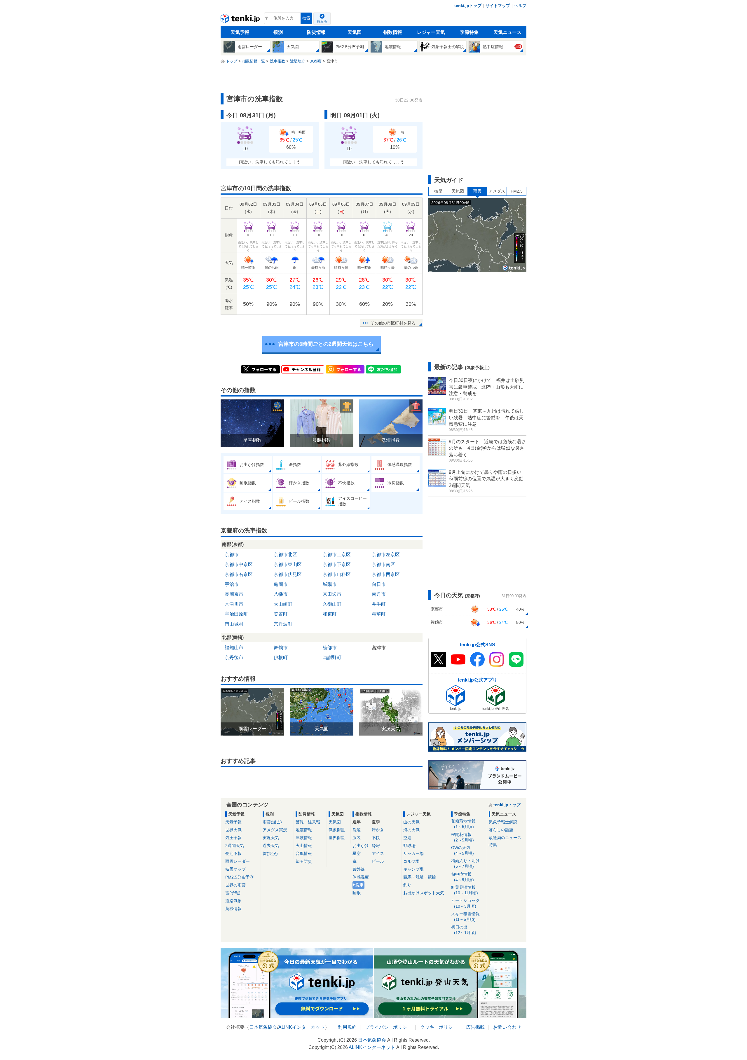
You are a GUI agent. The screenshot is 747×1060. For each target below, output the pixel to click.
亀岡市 (281, 584)
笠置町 (281, 614)
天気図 (355, 32)
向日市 (379, 584)
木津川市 (234, 604)
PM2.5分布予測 (239, 877)
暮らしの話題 (501, 829)
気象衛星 (337, 829)
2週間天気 (234, 845)
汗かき (378, 829)
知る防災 (304, 861)
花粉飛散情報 (463, 824)
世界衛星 (337, 837)
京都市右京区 (239, 574)
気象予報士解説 (503, 822)
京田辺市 (332, 594)
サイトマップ (498, 5)
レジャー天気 (431, 32)
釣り (407, 885)
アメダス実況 (275, 829)
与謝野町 (332, 657)
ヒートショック (465, 903)
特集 (493, 844)
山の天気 (411, 822)
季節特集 (469, 32)
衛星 (438, 191)
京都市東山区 (288, 564)
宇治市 (232, 584)
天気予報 (240, 32)
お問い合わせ (507, 1027)
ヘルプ (520, 5)
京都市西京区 (386, 574)
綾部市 (330, 647)
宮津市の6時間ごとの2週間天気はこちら (326, 344)
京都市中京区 (239, 564)
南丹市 (379, 594)
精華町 (379, 614)
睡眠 (356, 892)
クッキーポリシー (439, 1027)
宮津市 (379, 647)
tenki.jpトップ (467, 5)
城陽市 (330, 584)
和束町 (330, 614)
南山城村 (234, 623)
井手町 (379, 604)
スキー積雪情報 (465, 916)
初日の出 (463, 930)
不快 (376, 837)
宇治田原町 (236, 614)
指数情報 (392, 32)
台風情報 (304, 853)
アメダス (497, 191)
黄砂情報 (233, 908)
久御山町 (332, 604)
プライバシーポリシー (388, 1027)
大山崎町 (283, 604)
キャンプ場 (413, 869)
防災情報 (316, 32)
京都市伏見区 (288, 574)
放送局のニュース (505, 837)
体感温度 (360, 877)
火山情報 (304, 845)
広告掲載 (475, 1027)
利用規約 (347, 1027)
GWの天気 (462, 850)
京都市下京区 (337, 564)
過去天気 (271, 845)
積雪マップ (235, 869)
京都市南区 (383, 564)
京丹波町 (283, 623)
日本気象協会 (263, 1027)
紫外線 (358, 869)
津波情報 (304, 837)
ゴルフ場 (411, 861)
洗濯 (356, 829)
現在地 (322, 21)
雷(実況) (270, 853)
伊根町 (281, 657)
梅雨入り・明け (465, 863)
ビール (378, 861)
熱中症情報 (462, 877)
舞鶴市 (281, 647)
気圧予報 (233, 837)
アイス (378, 853)
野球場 (409, 845)
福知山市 (234, 647)
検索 (306, 18)
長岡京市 (234, 594)
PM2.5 (517, 191)
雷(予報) (232, 892)
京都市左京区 (386, 554)
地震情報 (304, 829)
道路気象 (233, 900)
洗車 (359, 885)
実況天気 (271, 837)
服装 (356, 837)
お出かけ (360, 845)
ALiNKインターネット (301, 1027)
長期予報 (233, 853)
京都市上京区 (337, 554)
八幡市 (281, 594)
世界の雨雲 (235, 885)
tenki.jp (241, 20)
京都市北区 (285, 554)
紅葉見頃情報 (464, 890)
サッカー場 (413, 853)
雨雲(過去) (272, 822)
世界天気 (233, 829)
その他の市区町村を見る (393, 323)
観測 (278, 32)
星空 (356, 853)
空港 (407, 837)
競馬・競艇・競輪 (419, 877)
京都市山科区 (337, 574)
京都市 (232, 554)
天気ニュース (507, 32)
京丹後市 (234, 657)
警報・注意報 (308, 822)
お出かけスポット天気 (423, 892)
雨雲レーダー (237, 861)
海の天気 (411, 829)
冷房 (376, 845)
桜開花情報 (462, 837)
